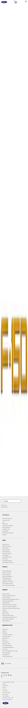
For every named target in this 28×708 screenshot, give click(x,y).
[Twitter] (4, 675)
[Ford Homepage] (5, 704)
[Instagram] (8, 675)
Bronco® (4, 505)
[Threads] (10, 675)
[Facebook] (1, 675)
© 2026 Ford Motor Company (8, 682)
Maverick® (4, 507)
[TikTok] (1, 676)
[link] (4, 684)
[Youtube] (6, 675)
